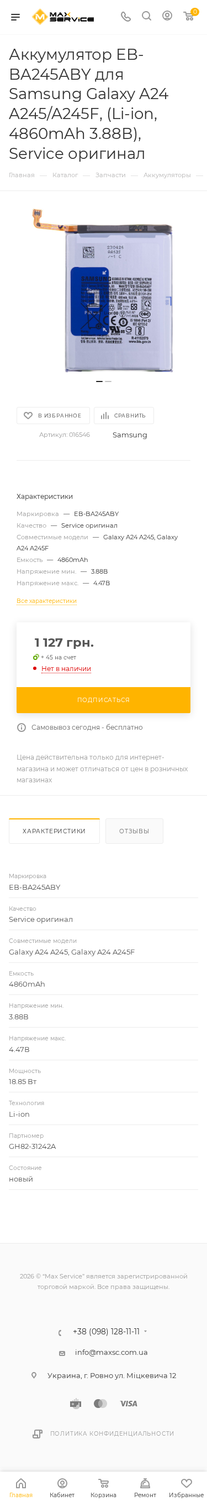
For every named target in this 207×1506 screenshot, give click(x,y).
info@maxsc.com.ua (111, 1352)
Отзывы (134, 831)
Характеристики (54, 831)
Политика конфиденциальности (112, 1433)
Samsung (130, 434)
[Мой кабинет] (167, 17)
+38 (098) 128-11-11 (106, 1332)
